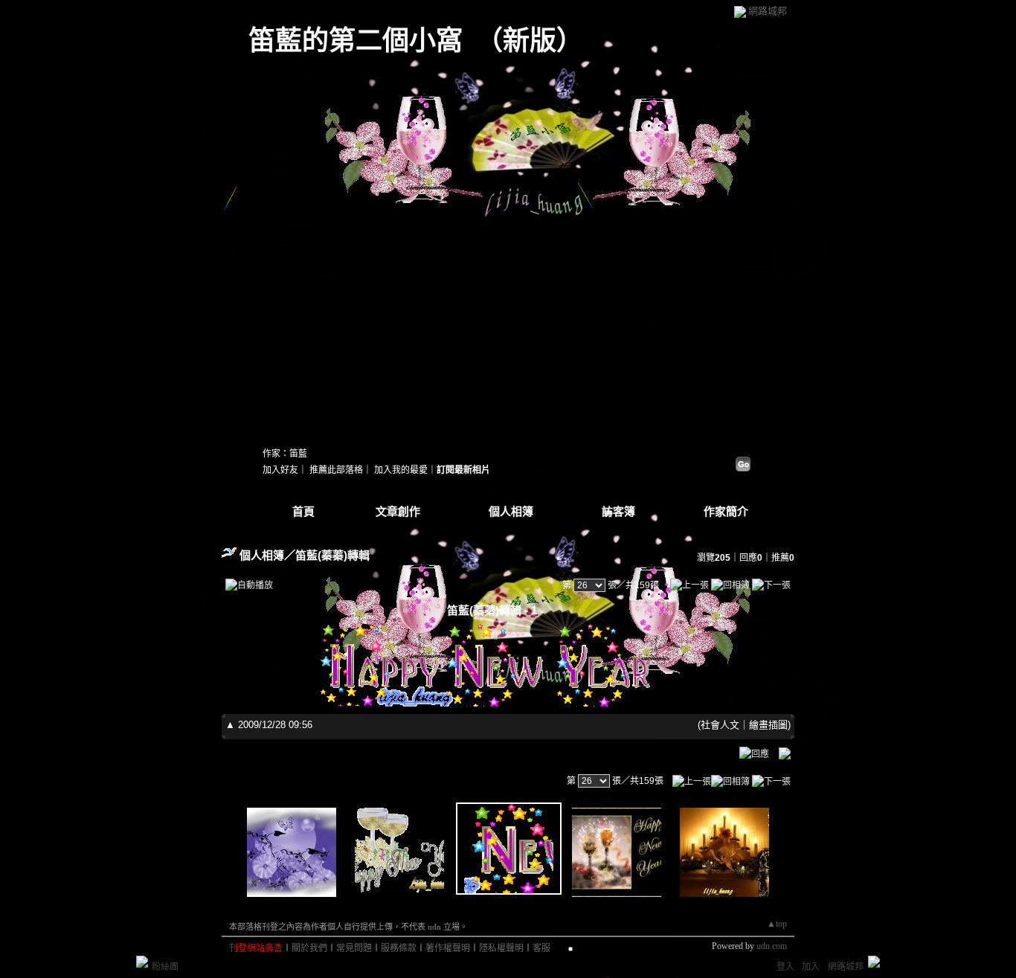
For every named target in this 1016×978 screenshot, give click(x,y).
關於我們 (309, 948)
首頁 (303, 512)
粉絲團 (165, 967)
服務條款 (399, 948)
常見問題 (354, 948)
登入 (785, 967)
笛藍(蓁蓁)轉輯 (332, 555)
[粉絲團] (142, 962)
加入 (811, 967)
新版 (529, 41)
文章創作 (398, 512)
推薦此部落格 (336, 470)
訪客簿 (618, 512)
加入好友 (280, 470)
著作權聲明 (447, 948)
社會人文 (720, 724)
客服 (541, 948)
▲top (777, 924)
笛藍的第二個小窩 (355, 41)
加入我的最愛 (401, 470)
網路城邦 (767, 10)
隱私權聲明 (501, 948)
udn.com (771, 946)
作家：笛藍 (285, 453)
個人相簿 (511, 512)
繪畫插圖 (768, 724)
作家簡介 (726, 512)
